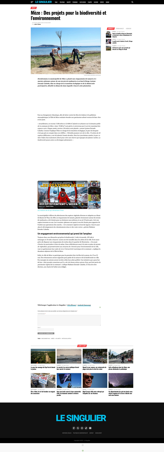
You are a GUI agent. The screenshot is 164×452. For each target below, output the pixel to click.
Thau (56, 2)
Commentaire (42, 313)
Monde (107, 2)
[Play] (94, 198)
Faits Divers (83, 2)
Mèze (53, 338)
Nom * (39, 327)
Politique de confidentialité (80, 433)
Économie (75, 2)
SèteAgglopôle (66, 338)
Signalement (98, 433)
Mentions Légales (66, 433)
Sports (102, 2)
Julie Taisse (37, 24)
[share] (84, 182)
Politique (62, 2)
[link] (40, 183)
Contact (91, 433)
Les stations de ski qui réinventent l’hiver (58, 183)
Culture (96, 2)
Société (69, 2)
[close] (83, 445)
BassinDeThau (46, 338)
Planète (90, 2)
